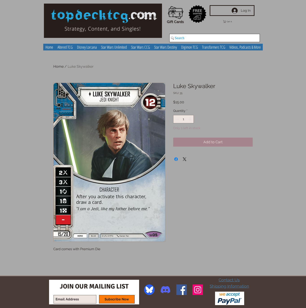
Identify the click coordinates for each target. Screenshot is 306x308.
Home (58, 66)
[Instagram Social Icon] (197, 289)
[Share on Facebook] (176, 159)
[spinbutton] (183, 119)
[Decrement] (176, 119)
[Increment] (190, 119)
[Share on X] (184, 159)
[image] (149, 289)
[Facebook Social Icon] (181, 289)
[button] (230, 21)
